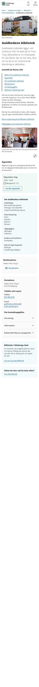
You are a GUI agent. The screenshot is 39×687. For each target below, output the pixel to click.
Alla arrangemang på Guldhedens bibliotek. (18, 119)
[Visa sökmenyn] (28, 3)
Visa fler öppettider (13, 188)
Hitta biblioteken (8, 13)
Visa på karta (13, 268)
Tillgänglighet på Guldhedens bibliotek (16, 124)
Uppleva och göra (14, 10)
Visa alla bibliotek (10, 374)
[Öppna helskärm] (35, 156)
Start (4, 10)
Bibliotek (27, 10)
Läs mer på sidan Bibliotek (14, 361)
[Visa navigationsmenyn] (35, 3)
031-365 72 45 (9, 297)
